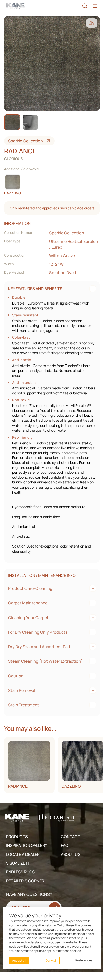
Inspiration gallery (26, 860)
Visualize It (18, 878)
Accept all (19, 960)
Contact (69, 852)
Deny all (49, 960)
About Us (69, 869)
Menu (92, 6)
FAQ (63, 860)
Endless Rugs (20, 887)
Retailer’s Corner (25, 896)
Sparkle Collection (25, 141)
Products (17, 852)
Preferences (81, 960)
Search (82, 6)
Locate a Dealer (23, 869)
